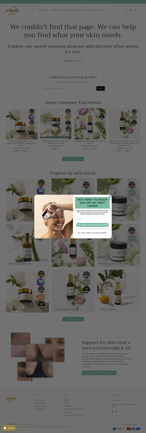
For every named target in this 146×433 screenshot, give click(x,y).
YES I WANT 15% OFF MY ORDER (92, 225)
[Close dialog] (109, 197)
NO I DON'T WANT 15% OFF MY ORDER (92, 233)
